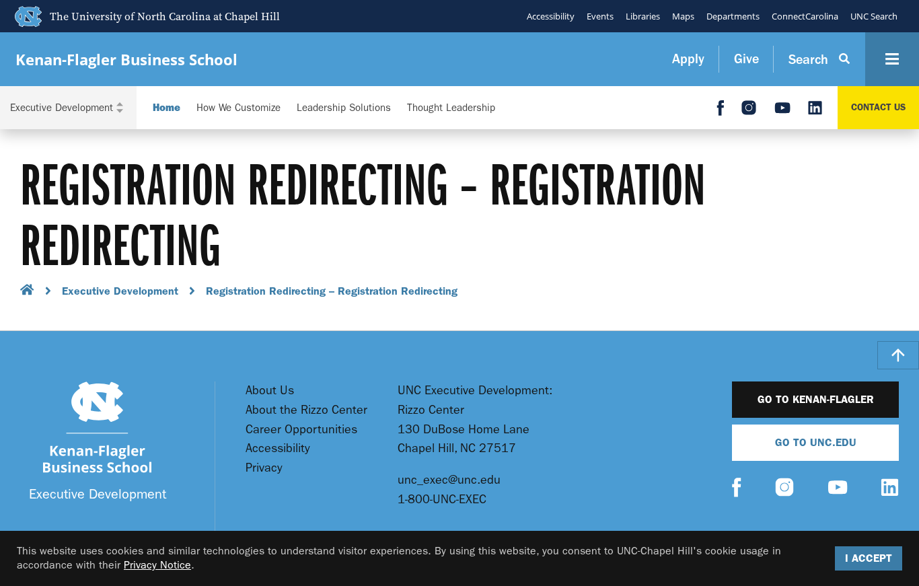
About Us (270, 390)
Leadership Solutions (344, 108)
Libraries (643, 16)
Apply (688, 59)
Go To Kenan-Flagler (816, 399)
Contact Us (878, 107)
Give (746, 59)
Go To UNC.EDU (815, 442)
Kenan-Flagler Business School (126, 59)
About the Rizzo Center (306, 410)
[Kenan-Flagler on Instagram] (784, 489)
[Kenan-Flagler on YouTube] (838, 489)
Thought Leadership (451, 108)
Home (166, 108)
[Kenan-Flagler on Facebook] (736, 489)
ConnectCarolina (805, 16)
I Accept (868, 558)
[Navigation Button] (892, 59)
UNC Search (873, 16)
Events (600, 16)
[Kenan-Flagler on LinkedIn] (890, 488)
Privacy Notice (157, 564)
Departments (733, 16)
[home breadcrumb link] (27, 291)
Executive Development (120, 291)
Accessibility (551, 16)
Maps (683, 16)
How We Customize (238, 108)
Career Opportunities (301, 430)
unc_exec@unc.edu (449, 480)
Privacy (264, 468)
